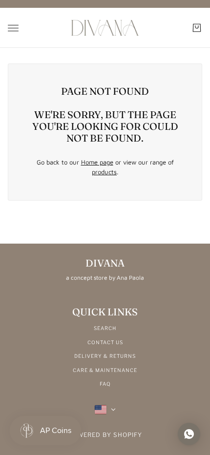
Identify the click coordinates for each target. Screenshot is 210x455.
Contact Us (105, 342)
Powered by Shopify (105, 434)
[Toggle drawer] (13, 28)
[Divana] (105, 28)
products (104, 172)
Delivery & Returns (105, 356)
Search (105, 328)
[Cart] (196, 27)
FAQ (105, 384)
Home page (97, 162)
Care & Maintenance (105, 370)
